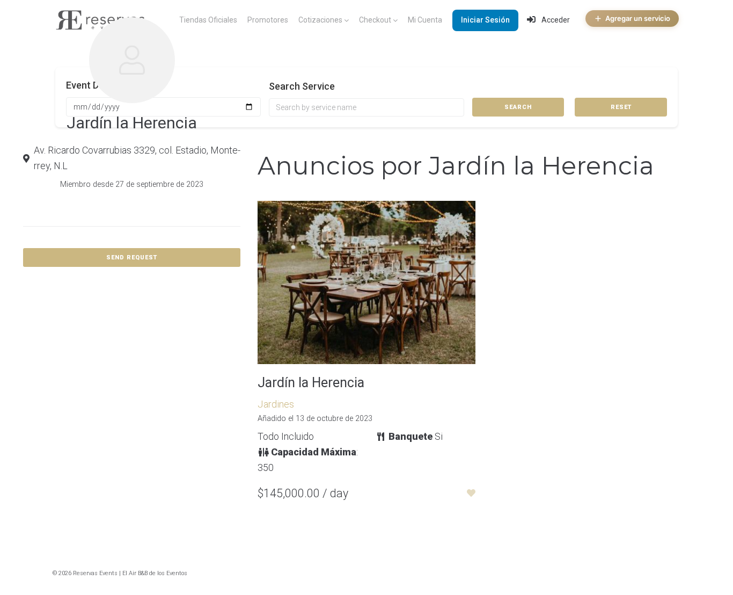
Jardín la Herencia (311, 382)
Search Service (302, 86)
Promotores (267, 20)
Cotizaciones (320, 20)
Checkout (375, 20)
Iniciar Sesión (485, 20)
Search (518, 107)
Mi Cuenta (425, 20)
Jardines (276, 404)
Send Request (131, 257)
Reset (621, 107)
